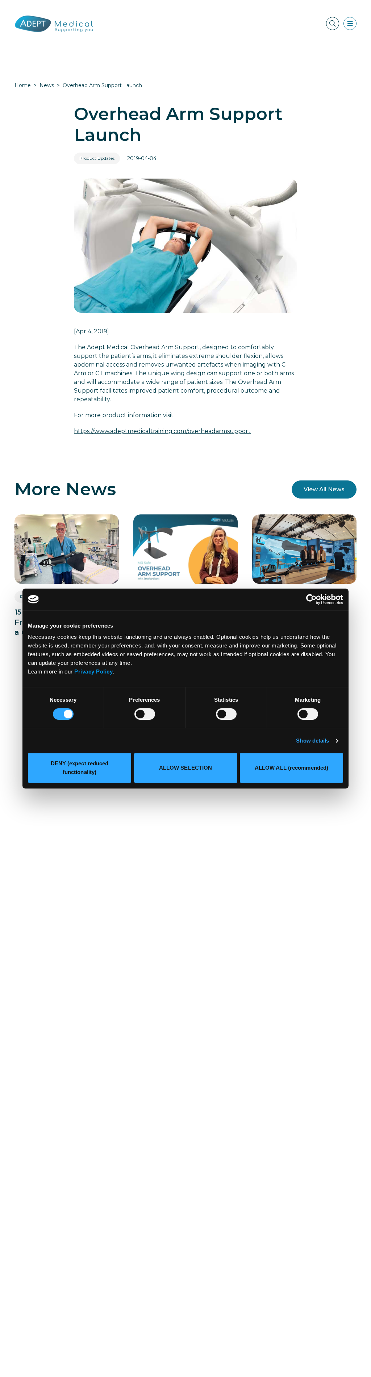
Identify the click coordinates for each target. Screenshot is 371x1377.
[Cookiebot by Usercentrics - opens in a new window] (311, 599)
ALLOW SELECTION (185, 768)
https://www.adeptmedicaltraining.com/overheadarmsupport (162, 431)
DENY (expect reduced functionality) (80, 767)
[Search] (332, 23)
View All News (324, 489)
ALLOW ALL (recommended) (291, 768)
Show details (312, 740)
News (46, 85)
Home (22, 85)
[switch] (144, 714)
